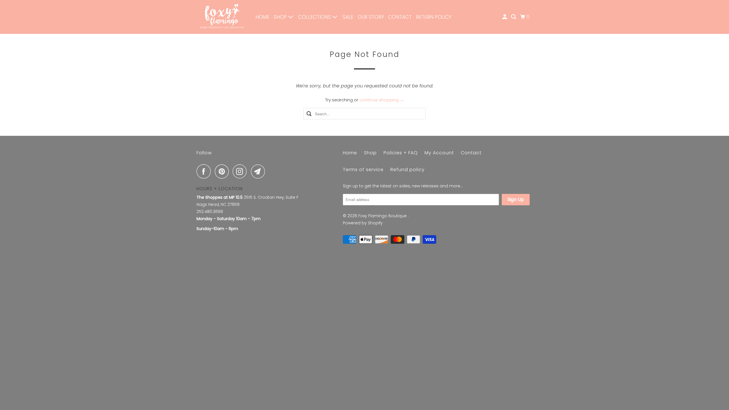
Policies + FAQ (401, 152)
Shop (281, 17)
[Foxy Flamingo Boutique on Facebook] (205, 171)
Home (262, 17)
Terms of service (363, 169)
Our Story (371, 17)
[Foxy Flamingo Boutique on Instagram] (241, 171)
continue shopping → (381, 100)
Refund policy (407, 169)
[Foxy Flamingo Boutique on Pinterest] (223, 171)
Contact (400, 17)
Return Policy (433, 17)
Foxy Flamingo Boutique (383, 216)
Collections (315, 17)
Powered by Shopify (363, 223)
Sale (348, 17)
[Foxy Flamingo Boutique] (222, 17)
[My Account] (505, 16)
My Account (439, 152)
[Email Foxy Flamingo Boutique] (259, 171)
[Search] (514, 16)
